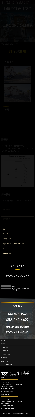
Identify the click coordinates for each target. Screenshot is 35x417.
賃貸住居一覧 (5, 350)
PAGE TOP (32, 403)
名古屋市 (26, 288)
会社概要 (3, 343)
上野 (14, 288)
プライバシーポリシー (6, 364)
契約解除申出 (5, 361)
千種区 (20, 288)
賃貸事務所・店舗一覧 (7, 354)
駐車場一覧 (15, 286)
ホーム (3, 340)
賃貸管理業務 (5, 347)
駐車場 (15, 290)
